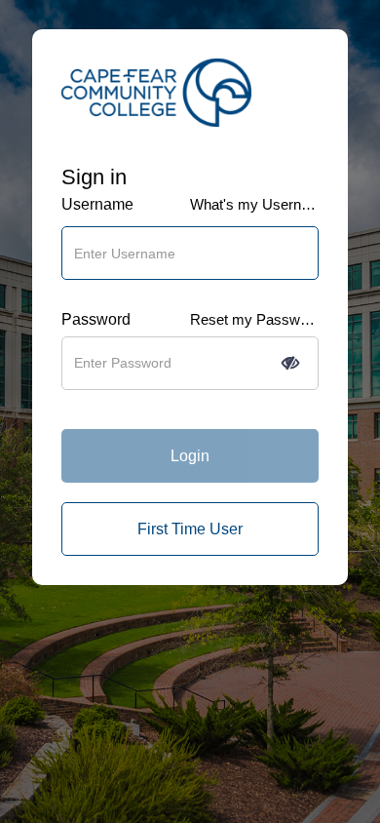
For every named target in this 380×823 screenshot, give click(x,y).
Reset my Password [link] (254, 319)
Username (97, 204)
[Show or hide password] (290, 363)
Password (96, 319)
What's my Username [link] (254, 204)
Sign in (94, 177)
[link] (190, 529)
